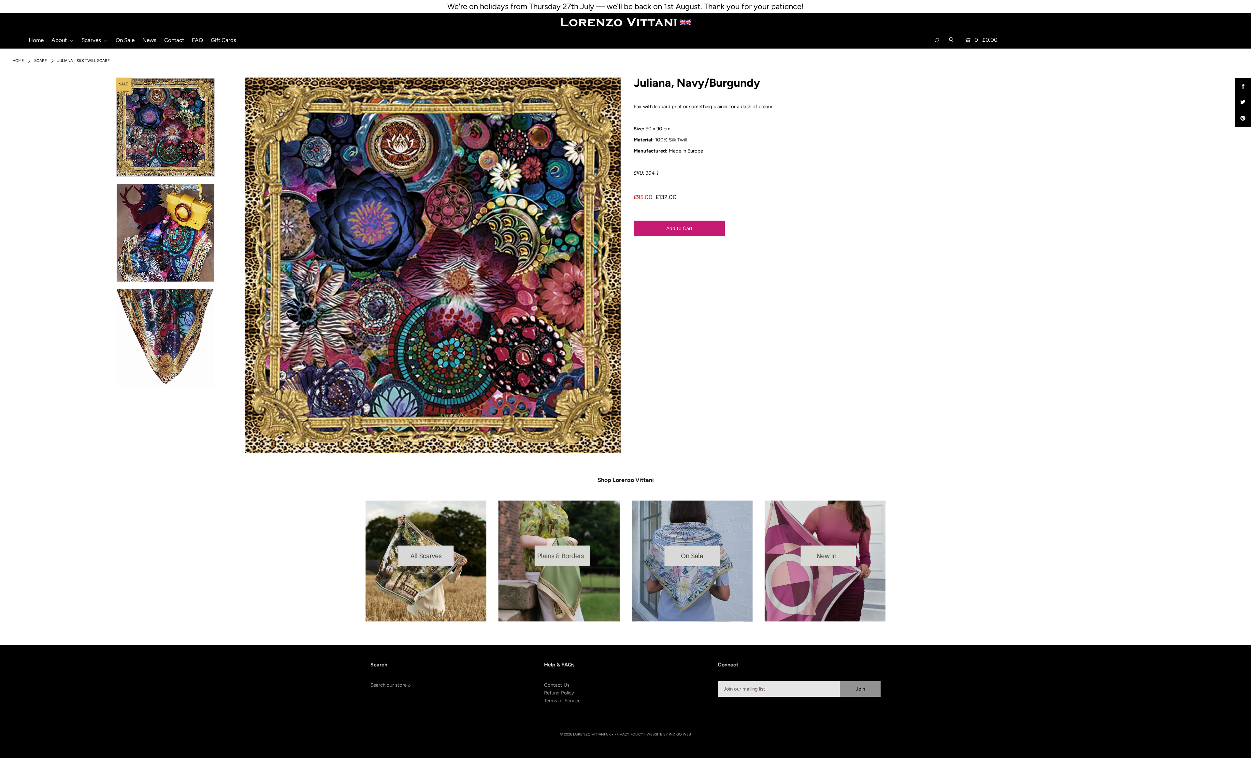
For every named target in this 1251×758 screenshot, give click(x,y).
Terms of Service (562, 701)
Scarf (40, 60)
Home (36, 40)
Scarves (91, 40)
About (59, 40)
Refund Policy (559, 693)
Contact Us (556, 685)
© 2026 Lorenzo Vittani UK (585, 734)
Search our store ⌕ (390, 685)
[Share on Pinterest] (1243, 118)
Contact (174, 40)
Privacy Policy (628, 734)
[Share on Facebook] (1243, 86)
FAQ (197, 40)
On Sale (125, 40)
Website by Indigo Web (669, 734)
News (149, 40)
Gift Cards (223, 40)
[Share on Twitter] (1243, 102)
